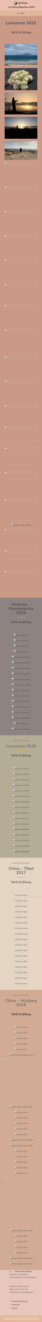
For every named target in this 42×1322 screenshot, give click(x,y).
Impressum (16, 1304)
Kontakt (14, 1308)
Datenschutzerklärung (19, 1301)
